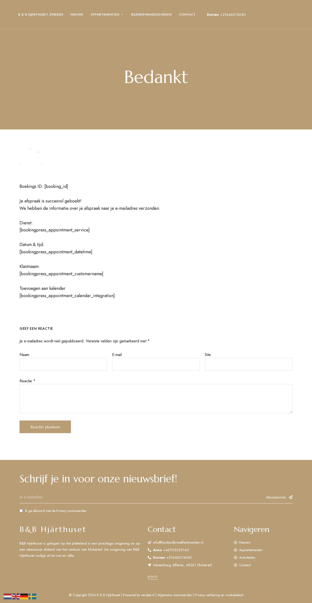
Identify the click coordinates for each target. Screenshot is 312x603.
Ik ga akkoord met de (56, 510)
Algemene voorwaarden (174, 595)
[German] (24, 596)
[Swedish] (33, 596)
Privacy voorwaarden (71, 510)
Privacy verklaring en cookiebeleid (219, 595)
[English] (16, 596)
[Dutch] (8, 596)
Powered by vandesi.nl (139, 595)
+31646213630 (233, 14)
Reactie (27, 381)
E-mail (117, 354)
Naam (24, 354)
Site (208, 354)
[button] (153, 576)
